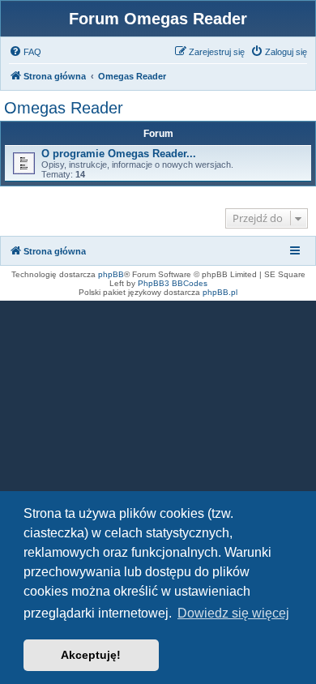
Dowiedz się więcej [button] (233, 613)
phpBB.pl (220, 292)
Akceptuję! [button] (91, 654)
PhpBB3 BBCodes (172, 283)
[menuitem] (25, 52)
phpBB (111, 274)
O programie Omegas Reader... (118, 153)
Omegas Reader (63, 108)
